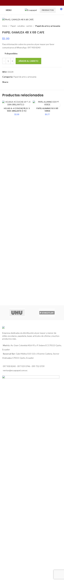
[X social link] (13, 82)
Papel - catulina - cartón (21, 26)
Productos (48, 10)
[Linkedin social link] (17, 82)
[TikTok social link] (37, 3)
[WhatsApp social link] (34, 3)
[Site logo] (31, 10)
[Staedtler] (47, 312)
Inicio (4, 26)
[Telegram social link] (24, 82)
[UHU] (17, 312)
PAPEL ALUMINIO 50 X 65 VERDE (47, 109)
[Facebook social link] (26, 3)
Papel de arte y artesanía (47, 26)
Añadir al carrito (28, 61)
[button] (27, 104)
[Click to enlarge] (7, 15)
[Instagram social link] (30, 3)
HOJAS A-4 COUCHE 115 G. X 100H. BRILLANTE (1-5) (17, 109)
